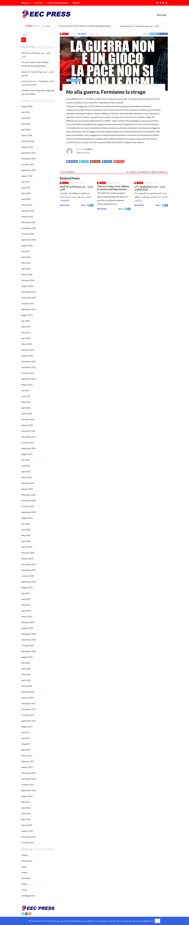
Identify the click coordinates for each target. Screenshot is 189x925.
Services (38, 2)
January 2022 (27, 425)
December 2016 (28, 773)
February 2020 (27, 552)
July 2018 (25, 663)
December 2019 (28, 564)
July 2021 (25, 460)
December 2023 (28, 292)
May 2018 (25, 674)
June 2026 (25, 118)
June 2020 (25, 529)
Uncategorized (27, 895)
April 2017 (26, 750)
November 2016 (28, 779)
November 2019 (28, 570)
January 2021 (27, 489)
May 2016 (25, 813)
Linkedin (108, 161)
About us (25, 2)
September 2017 (28, 721)
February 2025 (27, 210)
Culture (24, 855)
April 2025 (26, 199)
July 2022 (25, 390)
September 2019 (28, 581)
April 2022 (26, 408)
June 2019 (25, 599)
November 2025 (28, 158)
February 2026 (27, 141)
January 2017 (27, 767)
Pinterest (119, 161)
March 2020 (26, 547)
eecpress (82, 34)
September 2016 (28, 790)
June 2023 (25, 326)
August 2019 (27, 587)
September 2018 (28, 651)
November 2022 (28, 367)
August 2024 (27, 245)
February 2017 (27, 761)
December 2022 (28, 361)
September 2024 (28, 239)
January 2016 (27, 831)
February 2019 (27, 622)
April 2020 (26, 541)
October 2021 (27, 442)
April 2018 (26, 680)
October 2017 (27, 715)
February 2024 (27, 280)
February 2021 (27, 483)
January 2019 (27, 628)
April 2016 (26, 819)
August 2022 (27, 384)
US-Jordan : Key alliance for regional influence (146, 172)
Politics (161, 15)
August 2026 (27, 106)
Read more (64, 205)
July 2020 (25, 523)
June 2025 (25, 187)
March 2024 (26, 274)
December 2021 (28, 431)
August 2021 (27, 454)
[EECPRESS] (46, 17)
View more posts (83, 153)
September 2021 (28, 448)
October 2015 (27, 842)
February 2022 (27, 419)
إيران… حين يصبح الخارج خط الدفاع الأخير (76, 188)
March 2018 (26, 686)
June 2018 (25, 668)
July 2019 (25, 593)
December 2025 (28, 152)
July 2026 (25, 112)
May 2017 (25, 744)
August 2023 (27, 315)
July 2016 (25, 802)
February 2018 (27, 692)
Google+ (96, 161)
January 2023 (27, 355)
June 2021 (25, 465)
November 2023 (28, 297)
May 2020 (25, 535)
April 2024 (26, 268)
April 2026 (26, 129)
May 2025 (25, 193)
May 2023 (25, 332)
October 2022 (27, 373)
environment (26, 861)
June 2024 (25, 257)
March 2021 (26, 477)
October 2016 (27, 784)
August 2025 (27, 176)
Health (24, 872)
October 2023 (27, 303)
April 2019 (26, 610)
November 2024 (28, 228)
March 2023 (26, 344)
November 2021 (28, 437)
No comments (74, 80)
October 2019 (27, 576)
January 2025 (27, 216)
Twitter (154, 34)
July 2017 (25, 732)
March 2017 (26, 755)
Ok (157, 921)
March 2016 (26, 825)
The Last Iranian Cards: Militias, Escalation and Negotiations (79, 26)
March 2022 (26, 413)
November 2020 (28, 500)
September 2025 (28, 170)
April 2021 (26, 471)
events (24, 866)
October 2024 (27, 234)
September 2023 (28, 309)
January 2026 (27, 147)
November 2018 (28, 639)
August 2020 (27, 518)
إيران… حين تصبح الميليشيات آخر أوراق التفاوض (134, 26)
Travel (24, 890)
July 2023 (25, 321)
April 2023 (26, 338)
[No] (185, 921)
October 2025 (27, 164)
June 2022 (25, 396)
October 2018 (27, 645)
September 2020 (28, 512)
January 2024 (27, 286)
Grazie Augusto (68, 172)
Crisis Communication (57, 2)
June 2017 (25, 738)
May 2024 (25, 263)
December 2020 (28, 494)
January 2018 (27, 697)
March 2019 (26, 616)
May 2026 (25, 124)
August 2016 (27, 796)
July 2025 (25, 181)
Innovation (26, 878)
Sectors (76, 2)
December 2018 (28, 634)
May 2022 (25, 402)
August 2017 (27, 726)
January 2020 (27, 558)
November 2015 (28, 836)
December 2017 (28, 703)
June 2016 (25, 807)
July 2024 (25, 251)
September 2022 (28, 379)
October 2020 (27, 506)
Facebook (163, 34)
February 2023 (27, 350)
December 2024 (28, 222)
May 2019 (25, 605)
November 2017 (28, 709)
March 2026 (26, 135)
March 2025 (26, 205)
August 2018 (27, 657)
